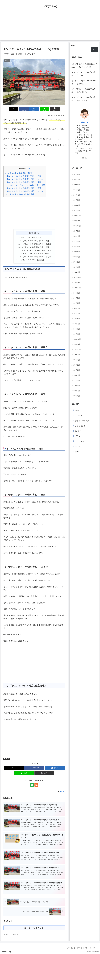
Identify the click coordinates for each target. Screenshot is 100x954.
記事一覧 (79, 948)
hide (28, 168)
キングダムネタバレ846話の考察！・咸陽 (24, 176)
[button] (55, 109)
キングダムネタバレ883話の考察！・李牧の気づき (83, 90)
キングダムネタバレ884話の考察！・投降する (83, 82)
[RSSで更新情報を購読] (36, 785)
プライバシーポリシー (91, 948)
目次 (31, 233)
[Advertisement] (50, 26)
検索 (73, 46)
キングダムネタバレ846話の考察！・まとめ (25, 191)
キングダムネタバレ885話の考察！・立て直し (83, 73)
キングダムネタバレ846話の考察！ (18, 173)
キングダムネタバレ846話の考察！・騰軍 (27, 185)
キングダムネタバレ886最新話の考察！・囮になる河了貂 (84, 65)
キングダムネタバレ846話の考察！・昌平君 (25, 179)
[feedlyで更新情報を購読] (32, 785)
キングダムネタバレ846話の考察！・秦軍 (24, 182)
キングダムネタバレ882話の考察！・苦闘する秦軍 (83, 98)
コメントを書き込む (34, 928)
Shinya (84, 122)
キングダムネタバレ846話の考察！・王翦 (24, 188)
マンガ (7, 758)
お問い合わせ (71, 948)
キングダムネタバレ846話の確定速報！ (20, 194)
